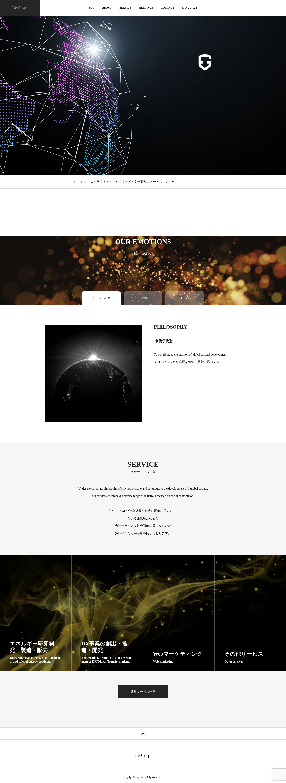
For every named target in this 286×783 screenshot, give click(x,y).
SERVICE (125, 7)
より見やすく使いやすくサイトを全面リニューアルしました (133, 181)
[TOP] (143, 733)
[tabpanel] (143, 87)
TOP (91, 7)
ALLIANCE (146, 7)
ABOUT (107, 7)
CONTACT (167, 7)
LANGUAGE (189, 7)
